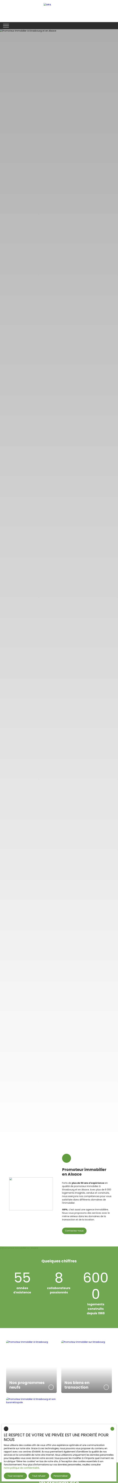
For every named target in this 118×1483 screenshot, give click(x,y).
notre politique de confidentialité (21, 1467)
